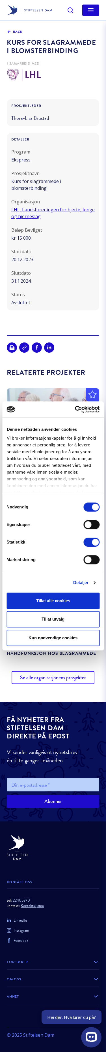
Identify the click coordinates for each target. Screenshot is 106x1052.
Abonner (53, 801)
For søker (17, 961)
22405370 (21, 900)
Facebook (21, 941)
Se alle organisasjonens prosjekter (53, 677)
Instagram (21, 930)
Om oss (14, 979)
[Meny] (90, 10)
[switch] (91, 524)
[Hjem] (53, 847)
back (18, 31)
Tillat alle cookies (53, 600)
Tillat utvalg (53, 619)
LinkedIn (20, 920)
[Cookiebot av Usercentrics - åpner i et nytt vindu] (75, 409)
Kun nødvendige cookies (53, 637)
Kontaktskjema (32, 905)
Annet (13, 996)
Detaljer (81, 582)
